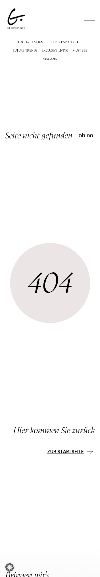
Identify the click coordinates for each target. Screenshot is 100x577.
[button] (89, 19)
